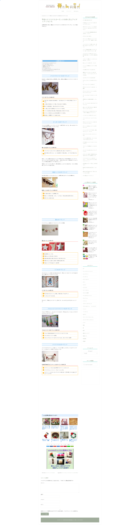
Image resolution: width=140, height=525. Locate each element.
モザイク (84, 314)
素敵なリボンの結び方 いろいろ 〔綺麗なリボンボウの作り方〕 (92, 187)
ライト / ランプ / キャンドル (88, 317)
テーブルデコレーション (87, 295)
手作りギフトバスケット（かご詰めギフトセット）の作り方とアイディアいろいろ (90, 28)
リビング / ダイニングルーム (88, 319)
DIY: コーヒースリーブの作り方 (88, 84)
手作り (77, 472)
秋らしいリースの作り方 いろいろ (89, 63)
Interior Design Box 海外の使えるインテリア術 (70, 6)
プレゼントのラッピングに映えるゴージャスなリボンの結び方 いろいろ (92, 212)
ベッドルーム (85, 311)
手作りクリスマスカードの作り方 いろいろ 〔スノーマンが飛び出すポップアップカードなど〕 (92, 196)
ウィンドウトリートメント (88, 271)
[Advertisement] (60, 35)
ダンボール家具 (86, 292)
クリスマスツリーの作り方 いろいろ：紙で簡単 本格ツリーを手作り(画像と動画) (90, 55)
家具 (83, 330)
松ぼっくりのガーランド (48, 65)
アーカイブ (90, 351)
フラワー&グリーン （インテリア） (89, 306)
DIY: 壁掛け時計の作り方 (87, 20)
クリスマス (51, 472)
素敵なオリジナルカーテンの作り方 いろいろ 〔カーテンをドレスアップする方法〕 (90, 74)
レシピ (84, 322)
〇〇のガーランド (46, 68)
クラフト (48, 472)
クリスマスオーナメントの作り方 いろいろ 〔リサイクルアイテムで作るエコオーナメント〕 (90, 159)
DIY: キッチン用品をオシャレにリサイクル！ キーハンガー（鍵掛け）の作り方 (90, 40)
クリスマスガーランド (70, 472)
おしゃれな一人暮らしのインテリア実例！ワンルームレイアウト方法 (92, 249)
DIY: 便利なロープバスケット (88, 175)
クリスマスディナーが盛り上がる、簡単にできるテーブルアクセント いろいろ (90, 45)
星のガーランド (46, 66)
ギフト (84, 282)
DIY (46, 472)
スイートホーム (86, 290)
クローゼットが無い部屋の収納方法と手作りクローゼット (92, 219)
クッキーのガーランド (47, 64)
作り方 (75, 472)
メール (42, 499)
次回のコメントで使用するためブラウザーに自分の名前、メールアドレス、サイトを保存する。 (59, 511)
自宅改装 (84, 338)
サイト (42, 504)
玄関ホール (85, 335)
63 (65, 444)
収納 (83, 325)
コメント (42, 482)
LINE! (69, 444)
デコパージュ (85, 298)
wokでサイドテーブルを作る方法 (89, 77)
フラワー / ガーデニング (87, 303)
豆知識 (84, 341)
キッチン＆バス (86, 279)
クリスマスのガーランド (47, 70)
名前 (42, 494)
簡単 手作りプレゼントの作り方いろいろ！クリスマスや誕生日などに (92, 226)
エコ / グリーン (85, 274)
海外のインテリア (86, 333)
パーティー (85, 300)
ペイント (84, 309)
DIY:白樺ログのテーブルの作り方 (89, 69)
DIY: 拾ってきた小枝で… (87, 36)
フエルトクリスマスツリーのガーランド (51, 69)
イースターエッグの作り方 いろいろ (89, 115)
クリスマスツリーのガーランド (49, 63)
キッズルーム (85, 276)
